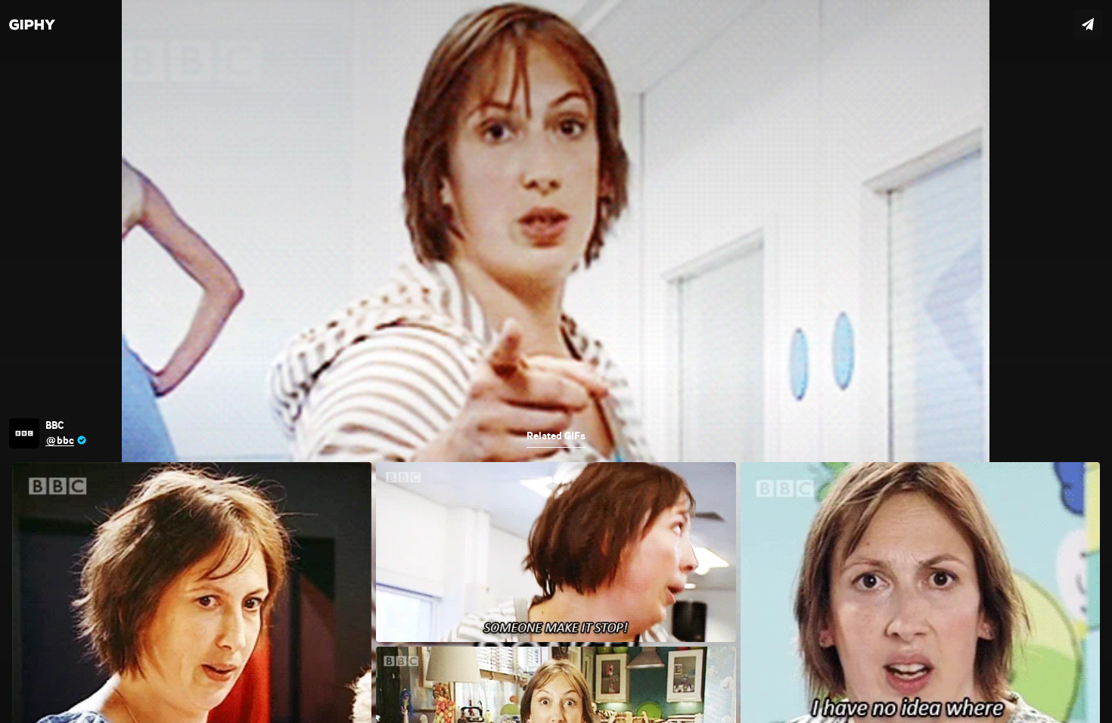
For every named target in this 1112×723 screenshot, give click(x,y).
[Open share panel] (1088, 24)
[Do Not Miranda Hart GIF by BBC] (556, 361)
